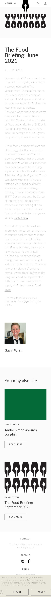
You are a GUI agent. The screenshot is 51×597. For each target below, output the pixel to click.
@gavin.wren (30, 301)
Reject (17, 592)
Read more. (38, 137)
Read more (16, 444)
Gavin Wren (13, 350)
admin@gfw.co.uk (25, 547)
